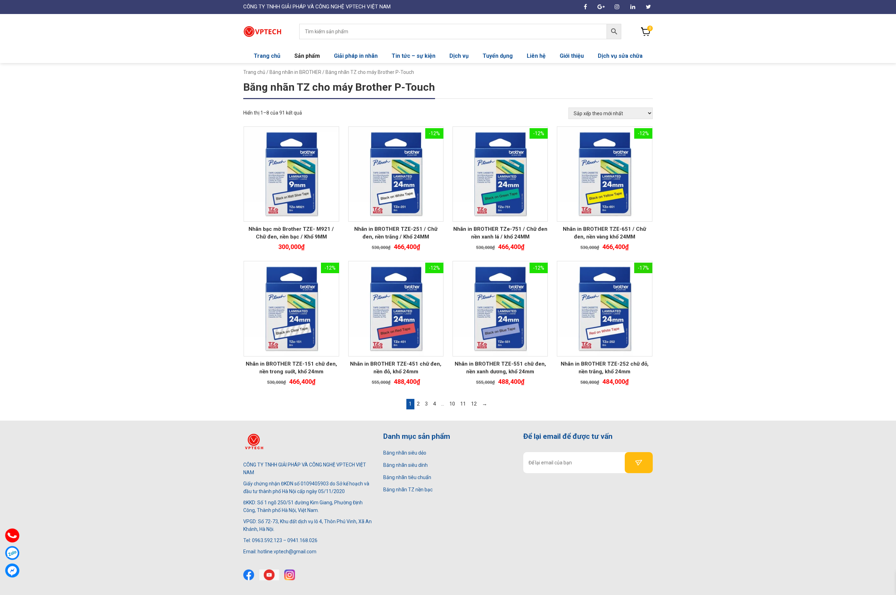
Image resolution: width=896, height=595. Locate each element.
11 (463, 404)
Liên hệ (536, 56)
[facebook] (585, 6)
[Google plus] (601, 6)
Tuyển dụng (498, 56)
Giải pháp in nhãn (356, 56)
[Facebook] (248, 574)
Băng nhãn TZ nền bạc (408, 489)
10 (452, 404)
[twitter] (269, 574)
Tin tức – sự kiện (413, 56)
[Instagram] (616, 6)
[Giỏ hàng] (646, 32)
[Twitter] (648, 6)
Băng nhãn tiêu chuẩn (407, 477)
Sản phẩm (307, 56)
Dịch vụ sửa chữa (620, 56)
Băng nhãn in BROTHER (295, 72)
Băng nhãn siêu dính (405, 465)
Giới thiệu (572, 56)
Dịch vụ (459, 56)
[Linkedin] (632, 6)
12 (474, 404)
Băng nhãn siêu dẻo (404, 453)
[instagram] (289, 574)
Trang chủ (267, 56)
